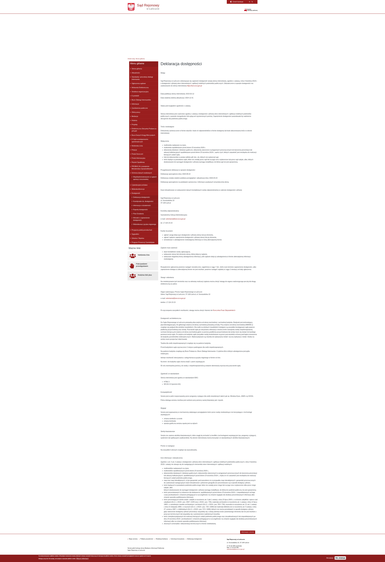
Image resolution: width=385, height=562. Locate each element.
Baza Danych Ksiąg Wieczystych (143, 135)
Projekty (134, 124)
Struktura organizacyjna (140, 92)
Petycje (134, 150)
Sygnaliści (135, 234)
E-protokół (135, 96)
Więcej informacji (82, 558)
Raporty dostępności (140, 209)
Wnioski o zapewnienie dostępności (141, 219)
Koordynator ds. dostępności (143, 201)
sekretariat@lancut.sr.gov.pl (235, 549)
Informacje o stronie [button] (247, 532)
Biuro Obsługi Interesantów (141, 100)
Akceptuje (329, 558)
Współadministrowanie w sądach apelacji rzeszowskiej (145, 178)
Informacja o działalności (142, 205)
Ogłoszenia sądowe (139, 83)
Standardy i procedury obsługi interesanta (142, 78)
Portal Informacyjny (138, 158)
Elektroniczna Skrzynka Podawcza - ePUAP (144, 130)
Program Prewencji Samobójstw (143, 242)
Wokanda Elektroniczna (140, 87)
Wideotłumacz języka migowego (144, 224)
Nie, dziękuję (340, 558)
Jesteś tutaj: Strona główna (136, 58)
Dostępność (136, 193)
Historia (134, 120)
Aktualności (136, 73)
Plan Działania (138, 214)
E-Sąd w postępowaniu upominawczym (140, 140)
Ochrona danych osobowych (142, 173)
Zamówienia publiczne (140, 108)
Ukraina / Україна (138, 238)
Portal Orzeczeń (137, 154)
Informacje (135, 104)
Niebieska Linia (137, 146)
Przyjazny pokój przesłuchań (142, 230)
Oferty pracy (136, 112)
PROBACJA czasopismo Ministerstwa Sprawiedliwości (142, 168)
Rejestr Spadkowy (138, 162)
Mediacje (135, 116)
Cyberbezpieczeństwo (139, 185)
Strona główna (137, 69)
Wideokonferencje (138, 189)
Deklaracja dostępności (141, 197)
